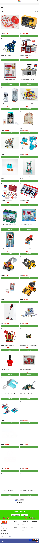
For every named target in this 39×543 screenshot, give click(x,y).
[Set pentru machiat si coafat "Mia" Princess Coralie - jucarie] (29, 457)
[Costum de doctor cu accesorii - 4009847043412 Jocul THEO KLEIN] (29, 118)
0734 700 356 (5, 528)
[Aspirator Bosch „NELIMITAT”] (10, 312)
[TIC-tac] (6, 533)
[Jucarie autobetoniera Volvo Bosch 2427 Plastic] (29, 288)
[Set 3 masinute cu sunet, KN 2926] (29, 191)
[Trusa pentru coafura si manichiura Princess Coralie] (10, 457)
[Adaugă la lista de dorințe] (1, 14)
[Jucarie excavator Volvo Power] (29, 263)
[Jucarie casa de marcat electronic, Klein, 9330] (29, 94)
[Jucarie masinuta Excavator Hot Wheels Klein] (10, 263)
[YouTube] (8, 533)
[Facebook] (1, 533)
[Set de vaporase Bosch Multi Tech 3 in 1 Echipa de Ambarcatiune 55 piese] (10, 408)
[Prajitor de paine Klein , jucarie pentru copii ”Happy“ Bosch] (10, 167)
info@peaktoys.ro (5, 530)
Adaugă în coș (10, 84)
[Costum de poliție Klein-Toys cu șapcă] (10, 46)
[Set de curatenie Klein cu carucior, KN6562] (29, 167)
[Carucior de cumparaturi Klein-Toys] (10, 360)
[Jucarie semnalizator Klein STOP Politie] (10, 239)
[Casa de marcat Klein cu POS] (29, 312)
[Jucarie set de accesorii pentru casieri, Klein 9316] (10, 70)
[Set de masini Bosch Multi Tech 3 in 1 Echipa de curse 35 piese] (29, 408)
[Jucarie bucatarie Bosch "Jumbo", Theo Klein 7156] (29, 70)
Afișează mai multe (19, 502)
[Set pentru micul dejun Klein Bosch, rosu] (29, 360)
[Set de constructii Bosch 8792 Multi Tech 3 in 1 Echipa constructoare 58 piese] (10, 433)
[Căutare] (4, 1)
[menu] (1, 1)
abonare (24, 515)
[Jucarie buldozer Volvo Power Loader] (29, 22)
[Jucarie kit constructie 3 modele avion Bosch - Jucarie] (10, 215)
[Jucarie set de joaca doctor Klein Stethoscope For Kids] (10, 288)
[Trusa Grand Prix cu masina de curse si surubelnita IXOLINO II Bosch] (29, 336)
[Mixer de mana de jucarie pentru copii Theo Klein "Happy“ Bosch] (10, 384)
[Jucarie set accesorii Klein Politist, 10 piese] (29, 215)
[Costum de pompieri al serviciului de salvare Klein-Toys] (10, 336)
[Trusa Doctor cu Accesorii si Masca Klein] (10, 191)
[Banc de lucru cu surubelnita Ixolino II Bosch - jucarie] (29, 433)
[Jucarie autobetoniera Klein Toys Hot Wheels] (29, 239)
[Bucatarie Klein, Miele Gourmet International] (29, 46)
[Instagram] (4, 533)
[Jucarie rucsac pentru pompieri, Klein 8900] (10, 481)
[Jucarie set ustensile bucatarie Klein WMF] (10, 94)
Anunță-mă (10, 60)
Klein (6, 3)
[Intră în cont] (35, 1)
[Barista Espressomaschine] (10, 118)
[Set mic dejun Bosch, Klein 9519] (29, 143)
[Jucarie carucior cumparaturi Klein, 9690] (10, 143)
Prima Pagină (2, 3)
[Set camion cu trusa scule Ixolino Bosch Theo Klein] (29, 384)
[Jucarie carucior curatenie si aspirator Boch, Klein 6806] (29, 481)
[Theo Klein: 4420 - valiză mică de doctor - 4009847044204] (10, 22)
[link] (19, 518)
